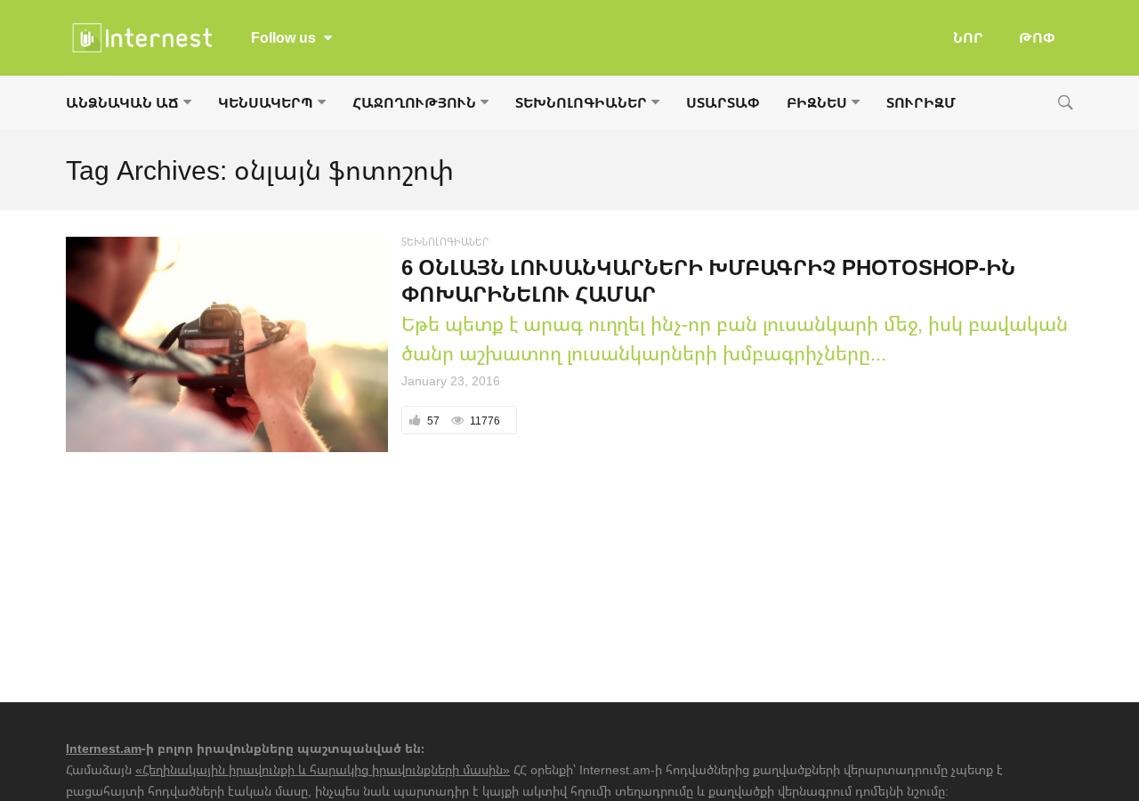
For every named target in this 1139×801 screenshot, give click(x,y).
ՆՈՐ (968, 37)
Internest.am (103, 748)
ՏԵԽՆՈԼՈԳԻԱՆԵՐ (581, 102)
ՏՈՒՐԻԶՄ (921, 102)
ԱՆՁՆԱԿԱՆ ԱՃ (122, 102)
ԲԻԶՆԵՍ (817, 102)
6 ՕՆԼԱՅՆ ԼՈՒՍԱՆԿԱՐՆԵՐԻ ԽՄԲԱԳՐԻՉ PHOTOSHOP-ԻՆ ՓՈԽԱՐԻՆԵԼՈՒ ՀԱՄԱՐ (708, 280)
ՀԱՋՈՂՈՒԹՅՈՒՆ (414, 102)
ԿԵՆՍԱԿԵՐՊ (265, 102)
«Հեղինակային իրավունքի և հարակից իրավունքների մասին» (322, 769)
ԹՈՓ (1037, 37)
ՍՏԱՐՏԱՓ (723, 102)
